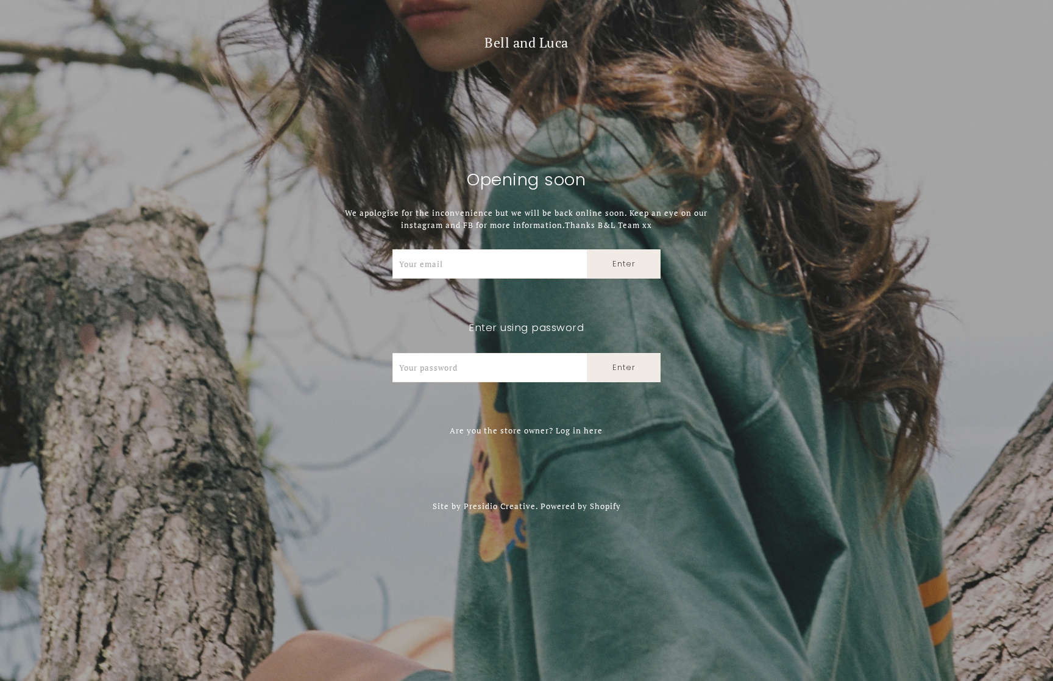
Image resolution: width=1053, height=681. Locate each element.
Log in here (579, 430)
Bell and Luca (526, 42)
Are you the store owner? (526, 430)
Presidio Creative (500, 506)
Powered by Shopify (581, 506)
